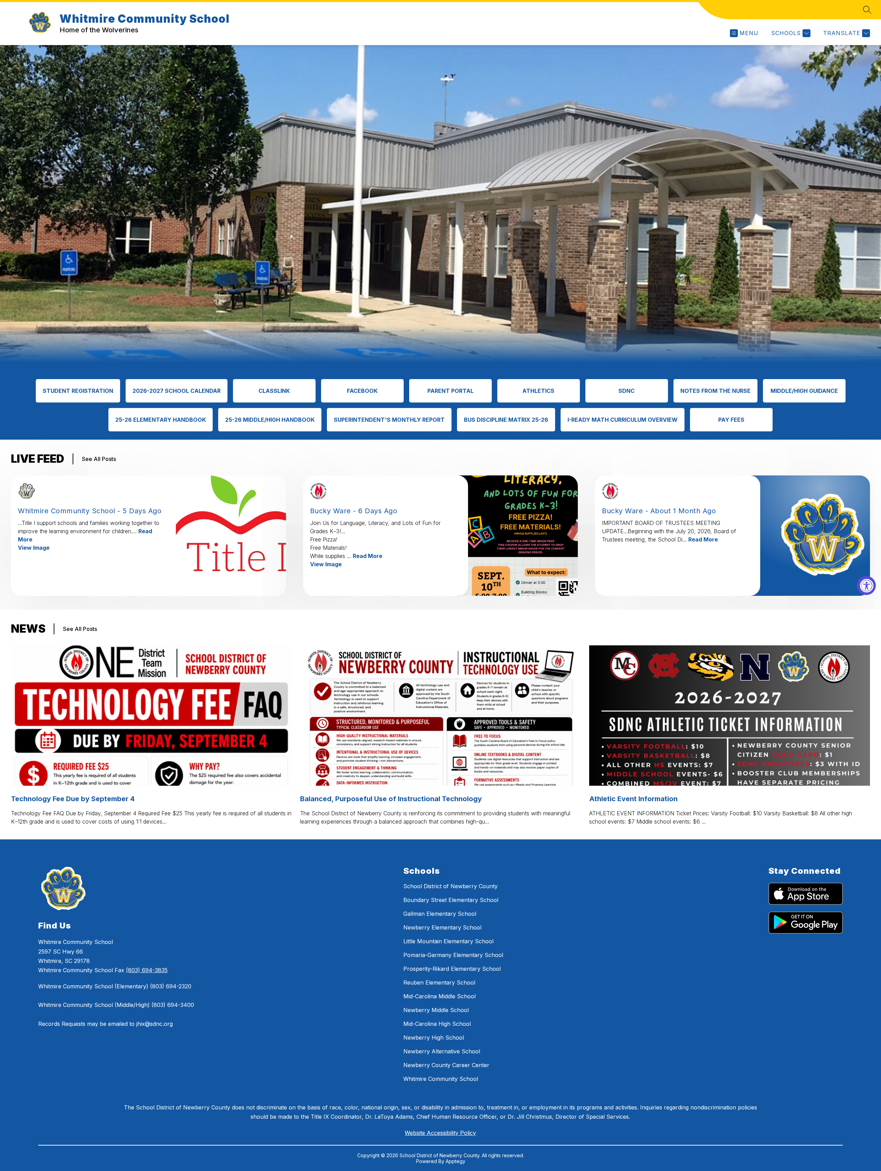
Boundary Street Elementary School (450, 899)
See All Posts (99, 458)
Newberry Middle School (436, 1010)
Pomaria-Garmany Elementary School (453, 955)
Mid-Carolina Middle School (439, 996)
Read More (367, 555)
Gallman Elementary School (439, 913)
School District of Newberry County (450, 886)
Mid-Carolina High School (437, 1023)
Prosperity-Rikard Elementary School (452, 968)
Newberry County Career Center (446, 1065)
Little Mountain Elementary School (448, 941)
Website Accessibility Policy (440, 1132)
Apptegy (455, 1161)
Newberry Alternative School (441, 1051)
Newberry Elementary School (442, 927)
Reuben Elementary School (439, 982)
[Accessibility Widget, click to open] (866, 585)
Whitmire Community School (440, 1078)
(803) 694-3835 (147, 970)
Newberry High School (433, 1037)
